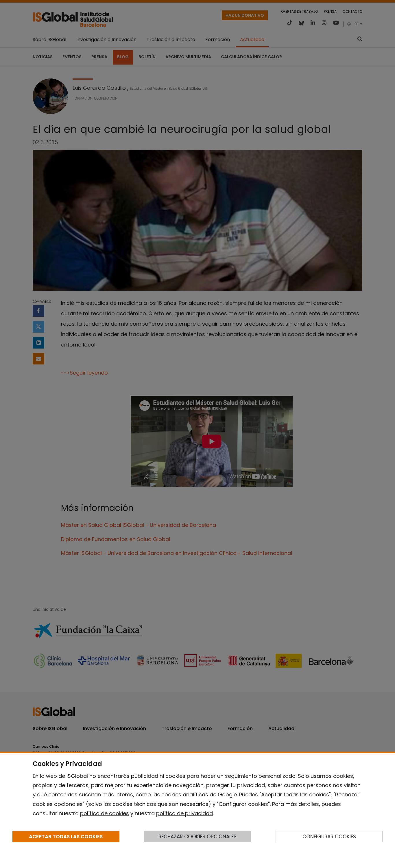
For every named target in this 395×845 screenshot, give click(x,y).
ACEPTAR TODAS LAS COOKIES (66, 836)
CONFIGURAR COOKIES (329, 836)
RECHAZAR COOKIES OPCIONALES (197, 836)
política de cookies (104, 813)
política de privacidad (184, 813)
